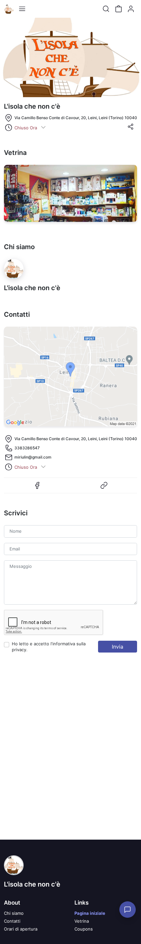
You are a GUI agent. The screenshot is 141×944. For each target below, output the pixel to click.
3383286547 (27, 447)
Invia (117, 646)
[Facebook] (37, 488)
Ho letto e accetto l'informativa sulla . (49, 646)
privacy (19, 649)
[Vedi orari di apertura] (43, 127)
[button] (130, 129)
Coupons (83, 929)
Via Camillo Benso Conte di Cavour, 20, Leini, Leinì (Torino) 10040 (75, 117)
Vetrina (81, 921)
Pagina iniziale (89, 913)
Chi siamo (14, 913)
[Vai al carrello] (118, 9)
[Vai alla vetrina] (70, 193)
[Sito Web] (104, 488)
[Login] (131, 9)
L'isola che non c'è (32, 884)
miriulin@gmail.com (32, 457)
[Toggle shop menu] (22, 9)
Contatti (12, 921)
